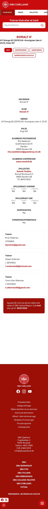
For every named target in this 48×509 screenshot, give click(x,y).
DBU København (24, 477)
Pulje (24, 129)
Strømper (34, 189)
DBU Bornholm (24, 466)
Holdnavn (24, 99)
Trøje (13, 189)
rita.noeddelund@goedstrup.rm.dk (24, 152)
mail (39, 306)
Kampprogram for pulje (24, 55)
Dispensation (24, 210)
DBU (24, 462)
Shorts (24, 189)
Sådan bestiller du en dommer (24, 409)
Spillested (24, 169)
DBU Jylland (24, 473)
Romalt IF (24, 112)
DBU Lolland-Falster (24, 480)
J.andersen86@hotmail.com (18, 266)
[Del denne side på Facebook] (2, 500)
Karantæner (37, 50)
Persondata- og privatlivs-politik (24, 494)
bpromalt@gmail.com (15, 245)
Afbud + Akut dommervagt (24, 416)
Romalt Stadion (24, 172)
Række (24, 119)
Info (8, 50)
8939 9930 (22, 308)
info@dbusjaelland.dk (24, 451)
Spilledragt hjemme (24, 187)
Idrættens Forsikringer (24, 420)
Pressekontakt (24, 402)
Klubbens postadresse (24, 139)
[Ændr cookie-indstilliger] (3, 505)
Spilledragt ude (24, 198)
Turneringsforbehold (24, 220)
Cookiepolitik (24, 427)
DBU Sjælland (24, 484)
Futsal (24, 487)
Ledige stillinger (24, 406)
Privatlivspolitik (24, 424)
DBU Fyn (24, 469)
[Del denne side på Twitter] (6, 500)
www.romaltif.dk (24, 162)
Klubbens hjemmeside (24, 159)
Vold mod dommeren (24, 413)
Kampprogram (20, 50)
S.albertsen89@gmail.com (17, 288)
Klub (24, 109)
